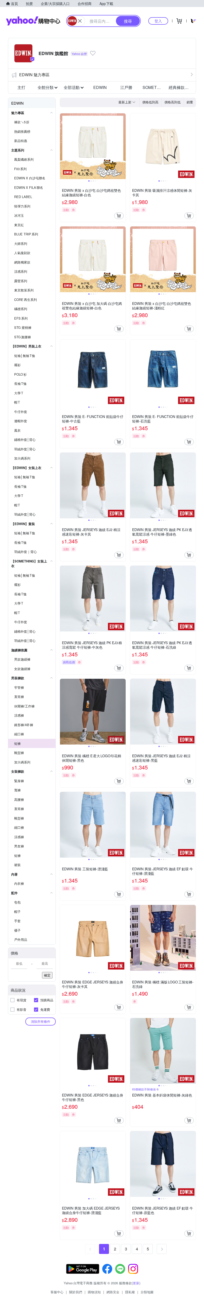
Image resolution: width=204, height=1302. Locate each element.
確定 (47, 975)
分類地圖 (147, 1292)
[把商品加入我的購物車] (119, 215)
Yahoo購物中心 (33, 21)
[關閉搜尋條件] (80, 21)
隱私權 (130, 1292)
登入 (158, 20)
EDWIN (100, 87)
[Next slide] (122, 146)
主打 (21, 87)
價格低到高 (150, 102)
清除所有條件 (40, 1021)
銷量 (190, 102)
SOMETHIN (153, 87)
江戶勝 (126, 87)
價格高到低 (172, 102)
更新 (136, 1283)
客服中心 (57, 1292)
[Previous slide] (63, 146)
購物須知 (94, 1292)
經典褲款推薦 (180, 87)
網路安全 (112, 1292)
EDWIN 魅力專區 (34, 74)
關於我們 (75, 1292)
